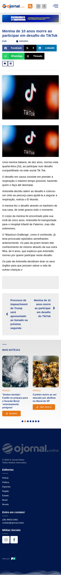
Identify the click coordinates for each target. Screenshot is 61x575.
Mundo (5, 504)
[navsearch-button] (30, 6)
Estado (5, 495)
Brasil (4, 500)
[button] (13, 48)
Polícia (5, 478)
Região (5, 491)
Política (5, 482)
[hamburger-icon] (55, 6)
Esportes (6, 486)
